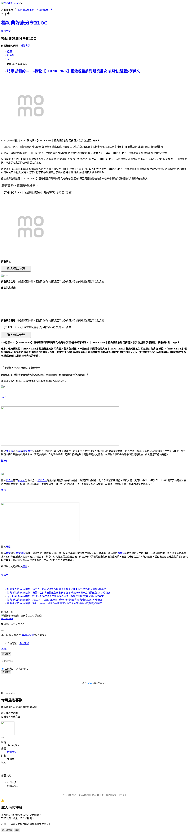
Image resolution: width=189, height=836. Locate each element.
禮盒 (24, 566)
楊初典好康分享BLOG (24, 23)
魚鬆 (3, 490)
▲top (3, 648)
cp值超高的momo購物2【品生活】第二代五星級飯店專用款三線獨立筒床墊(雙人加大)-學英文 (55, 596)
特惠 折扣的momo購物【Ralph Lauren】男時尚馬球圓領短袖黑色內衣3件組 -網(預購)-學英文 (54, 603)
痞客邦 (25, 635)
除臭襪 (9, 451)
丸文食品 (20, 553)
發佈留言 (6, 672)
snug (3, 397)
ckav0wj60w (7, 618)
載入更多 (6, 654)
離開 (17, 830)
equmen (21, 480)
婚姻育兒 (25, 45)
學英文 (4, 575)
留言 (31, 635)
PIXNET (72, 795)
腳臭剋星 (27, 451)
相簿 (9, 51)
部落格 (10, 55)
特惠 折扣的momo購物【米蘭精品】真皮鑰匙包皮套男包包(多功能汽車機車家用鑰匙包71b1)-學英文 (58, 592)
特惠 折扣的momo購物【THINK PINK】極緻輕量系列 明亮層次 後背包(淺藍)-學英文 (73, 71)
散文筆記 (24, 643)
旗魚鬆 (121, 553)
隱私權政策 (111, 795)
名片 (9, 58)
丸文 (8, 553)
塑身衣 (4, 460)
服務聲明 (122, 795)
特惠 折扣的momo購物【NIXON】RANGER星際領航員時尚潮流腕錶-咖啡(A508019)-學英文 (54, 599)
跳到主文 (6, 31)
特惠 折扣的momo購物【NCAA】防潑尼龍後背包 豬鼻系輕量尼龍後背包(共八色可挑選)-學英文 (56, 589)
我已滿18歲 (7, 830)
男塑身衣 (42, 480)
